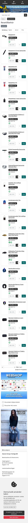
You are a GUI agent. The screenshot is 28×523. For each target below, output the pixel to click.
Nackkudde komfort (14, 268)
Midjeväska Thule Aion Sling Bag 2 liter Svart (16, 251)
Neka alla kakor (14, 517)
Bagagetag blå (13, 66)
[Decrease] (2, 367)
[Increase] (15, 367)
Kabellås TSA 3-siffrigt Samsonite (15, 183)
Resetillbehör (11, 19)
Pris (23, 30)
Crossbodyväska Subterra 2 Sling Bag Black (16, 115)
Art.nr (16, 30)
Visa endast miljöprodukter (12, 402)
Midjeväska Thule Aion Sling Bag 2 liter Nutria (16, 234)
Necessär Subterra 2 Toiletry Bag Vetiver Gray (16, 352)
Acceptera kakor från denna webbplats (14, 513)
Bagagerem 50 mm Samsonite (17, 50)
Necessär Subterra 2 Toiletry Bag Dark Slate (16, 334)
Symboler (4, 26)
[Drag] (3, 367)
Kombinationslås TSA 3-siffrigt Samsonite (17, 216)
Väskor (3, 19)
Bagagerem (12, 34)
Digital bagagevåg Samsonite (17, 149)
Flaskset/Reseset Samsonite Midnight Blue (16, 166)
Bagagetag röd (13, 82)
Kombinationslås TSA (14, 200)
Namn (10, 30)
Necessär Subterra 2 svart (16, 318)
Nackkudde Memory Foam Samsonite (16, 285)
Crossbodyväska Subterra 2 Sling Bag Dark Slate (16, 132)
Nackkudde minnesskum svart (17, 302)
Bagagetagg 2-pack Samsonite (17, 98)
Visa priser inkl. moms (10, 405)
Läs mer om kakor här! (9, 507)
